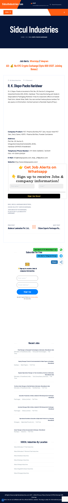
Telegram (44, 61)
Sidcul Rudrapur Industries (21, 460)
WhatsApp (34, 61)
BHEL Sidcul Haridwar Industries (19, 204)
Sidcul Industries (16, 80)
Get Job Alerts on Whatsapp (40, 169)
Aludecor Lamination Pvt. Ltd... (19, 228)
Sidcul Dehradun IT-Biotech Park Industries (26, 451)
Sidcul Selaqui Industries (21, 464)
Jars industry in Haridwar (17, 210)
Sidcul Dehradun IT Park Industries (23, 447)
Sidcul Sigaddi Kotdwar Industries (23, 468)
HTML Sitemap (56, 495)
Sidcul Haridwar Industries (21, 455)
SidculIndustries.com (12, 4)
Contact (48, 495)
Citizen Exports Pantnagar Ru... (49, 228)
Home (22, 37)
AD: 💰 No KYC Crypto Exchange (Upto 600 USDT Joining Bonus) (34, 67)
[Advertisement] (34, 117)
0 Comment (29, 80)
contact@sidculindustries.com (40, 5)
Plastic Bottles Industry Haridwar (17, 212)
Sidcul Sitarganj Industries (21, 473)
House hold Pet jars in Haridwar (19, 207)
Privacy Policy (41, 495)
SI (26, 37)
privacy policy (34, 297)
